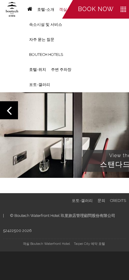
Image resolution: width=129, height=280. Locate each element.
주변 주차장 (61, 69)
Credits (118, 200)
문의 (101, 200)
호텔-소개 (45, 9)
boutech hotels (46, 54)
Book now (96, 9)
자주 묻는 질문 (41, 39)
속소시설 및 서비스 (45, 24)
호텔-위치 (37, 69)
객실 (63, 9)
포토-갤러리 (39, 84)
